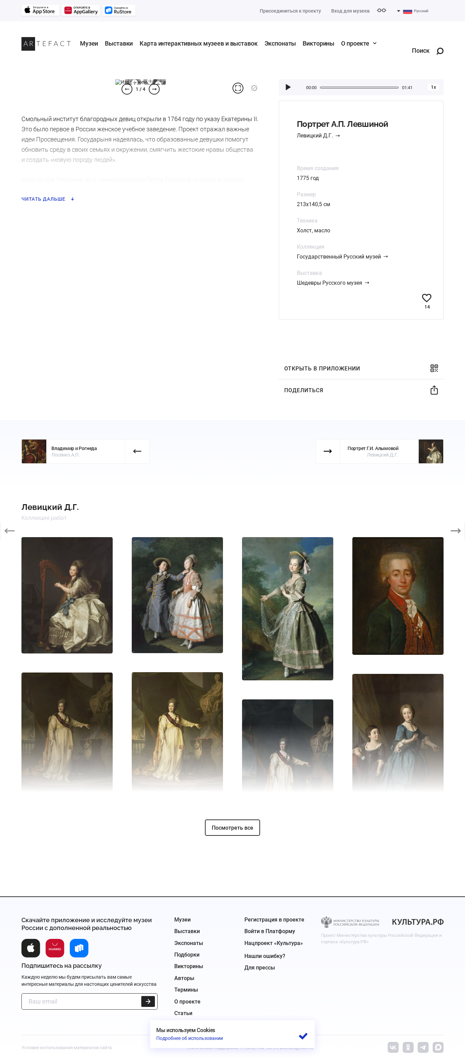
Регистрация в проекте (274, 919)
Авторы (184, 978)
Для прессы (259, 967)
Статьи (183, 1013)
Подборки (186, 954)
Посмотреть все (232, 828)
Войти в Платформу (269, 931)
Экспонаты (280, 43)
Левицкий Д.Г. (315, 135)
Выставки (119, 43)
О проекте (355, 43)
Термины (186, 990)
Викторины (318, 43)
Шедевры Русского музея (329, 283)
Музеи (89, 43)
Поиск (421, 51)
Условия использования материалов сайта (66, 1047)
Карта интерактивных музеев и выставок (198, 43)
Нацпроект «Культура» (273, 943)
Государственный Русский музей (339, 256)
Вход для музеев (350, 11)
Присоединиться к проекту (290, 11)
